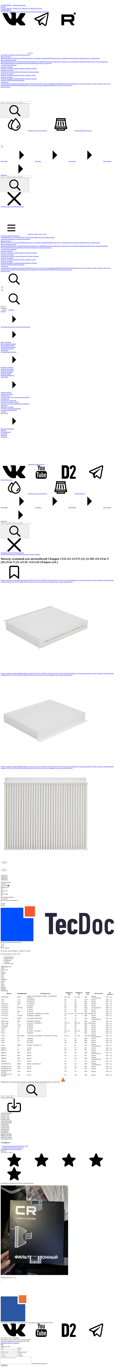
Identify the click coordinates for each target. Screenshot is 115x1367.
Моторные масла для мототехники (11, 58)
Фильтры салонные (7, 67)
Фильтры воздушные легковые (29, 72)
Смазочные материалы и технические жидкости (15, 55)
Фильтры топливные (7, 73)
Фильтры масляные (7, 77)
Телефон (20, 1356)
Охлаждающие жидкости (23, 63)
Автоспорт (28, 237)
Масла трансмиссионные (8, 60)
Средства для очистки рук (64, 85)
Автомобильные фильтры (8, 65)
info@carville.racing (6, 480)
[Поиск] (15, 110)
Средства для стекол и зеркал (88, 83)
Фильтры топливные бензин (10, 75)
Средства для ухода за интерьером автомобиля (15, 403)
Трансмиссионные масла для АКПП (12, 61)
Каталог (30, 234)
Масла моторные (6, 56)
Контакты (46, 11)
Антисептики (5, 399)
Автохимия (4, 82)
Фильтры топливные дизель (27, 75)
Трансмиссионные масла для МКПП (34, 61)
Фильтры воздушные (7, 70)
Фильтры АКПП (6, 80)
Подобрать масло (6, 206)
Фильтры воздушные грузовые (10, 72)
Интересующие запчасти (40, 1363)
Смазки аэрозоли (6, 83)
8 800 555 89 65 (39, 464)
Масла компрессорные (8, 63)
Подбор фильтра (79, 130)
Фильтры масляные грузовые (10, 78)
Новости (40, 11)
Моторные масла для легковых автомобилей (36, 58)
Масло (4, 310)
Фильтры (11, 310)
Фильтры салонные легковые (28, 68)
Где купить (20, 11)
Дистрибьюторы (12, 11)
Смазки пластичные (18, 83)
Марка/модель (22, 1352)
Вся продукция (5, 87)
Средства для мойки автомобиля (46, 85)
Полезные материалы (31, 11)
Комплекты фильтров (17, 80)
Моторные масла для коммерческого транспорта (65, 58)
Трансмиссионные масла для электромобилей (94, 61)
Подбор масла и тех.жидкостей (37, 130)
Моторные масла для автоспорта (90, 58)
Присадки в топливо (29, 85)
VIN (19, 1350)
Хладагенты (47, 63)
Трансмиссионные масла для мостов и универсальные (63, 61)
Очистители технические (71, 83)
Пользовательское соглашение (10, 1343)
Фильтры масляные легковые (28, 78)
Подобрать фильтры (18, 206)
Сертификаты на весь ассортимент (11, 1149)
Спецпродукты (29, 83)
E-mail (20, 1354)
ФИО (20, 1348)
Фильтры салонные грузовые (10, 68)
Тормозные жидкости (37, 63)
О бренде (4, 11)
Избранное (31, 464)
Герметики (19, 85)
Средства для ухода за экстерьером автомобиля (48, 83)
